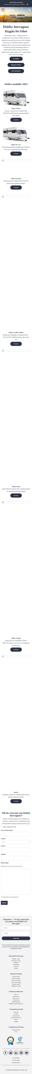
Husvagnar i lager (16, 960)
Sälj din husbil (16, 976)
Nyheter (16, 968)
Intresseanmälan (16, 71)
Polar (16, 1031)
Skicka (4, 903)
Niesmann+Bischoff (16, 1017)
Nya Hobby (16, 58)
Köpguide (16, 962)
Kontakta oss (16, 996)
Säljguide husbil (16, 984)
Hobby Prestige (16, 638)
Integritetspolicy (16, 1062)
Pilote (16, 1019)
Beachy (16, 792)
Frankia (16, 1014)
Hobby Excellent (16, 178)
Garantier (16, 966)
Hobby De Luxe (16, 144)
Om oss (16, 994)
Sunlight (16, 1021)
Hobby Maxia (16, 486)
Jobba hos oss (16, 998)
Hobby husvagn (16, 1029)
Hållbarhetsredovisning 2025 (16, 1003)
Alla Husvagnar (16, 1060)
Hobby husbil (16, 1016)
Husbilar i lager (16, 959)
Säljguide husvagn (16, 986)
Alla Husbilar (16, 1058)
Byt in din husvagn (16, 982)
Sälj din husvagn (16, 978)
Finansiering (16, 964)
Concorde (16, 1012)
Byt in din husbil (16, 980)
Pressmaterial (16, 1000)
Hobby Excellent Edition (16, 332)
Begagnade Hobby (16, 65)
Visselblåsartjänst (16, 1002)
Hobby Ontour (16, 108)
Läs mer (16, 119)
